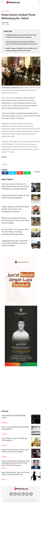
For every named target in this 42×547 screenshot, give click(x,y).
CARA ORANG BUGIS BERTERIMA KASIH (14, 417)
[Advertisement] (21, 388)
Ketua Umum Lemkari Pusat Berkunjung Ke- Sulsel (18, 16)
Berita (8, 11)
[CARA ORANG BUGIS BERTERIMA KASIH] (35, 419)
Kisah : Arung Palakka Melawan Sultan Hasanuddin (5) (15, 428)
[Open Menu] (2, 2)
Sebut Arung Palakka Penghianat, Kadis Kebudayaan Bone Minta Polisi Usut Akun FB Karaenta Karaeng (16, 463)
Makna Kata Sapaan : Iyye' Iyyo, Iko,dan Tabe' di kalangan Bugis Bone (16, 473)
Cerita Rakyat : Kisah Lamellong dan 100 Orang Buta (14, 439)
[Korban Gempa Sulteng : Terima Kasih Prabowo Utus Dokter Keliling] (35, 453)
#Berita (5, 164)
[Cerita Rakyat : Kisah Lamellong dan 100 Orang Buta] (35, 442)
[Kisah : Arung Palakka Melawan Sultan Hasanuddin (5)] (35, 431)
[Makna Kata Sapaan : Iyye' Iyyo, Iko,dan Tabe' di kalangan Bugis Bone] (35, 476)
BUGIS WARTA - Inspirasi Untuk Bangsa (26, 500)
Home (3, 11)
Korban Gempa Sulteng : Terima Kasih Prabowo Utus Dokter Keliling (15, 451)
